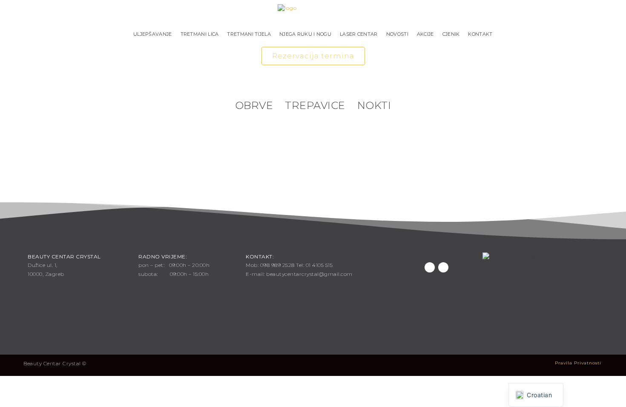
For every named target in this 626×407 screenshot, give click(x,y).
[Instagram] (443, 267)
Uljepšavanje (152, 34)
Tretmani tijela (249, 34)
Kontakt (480, 34)
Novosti (397, 34)
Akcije (425, 34)
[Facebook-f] (430, 267)
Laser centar (359, 34)
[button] (313, 56)
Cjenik (451, 34)
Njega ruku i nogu (305, 34)
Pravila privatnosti (578, 363)
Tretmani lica (200, 34)
